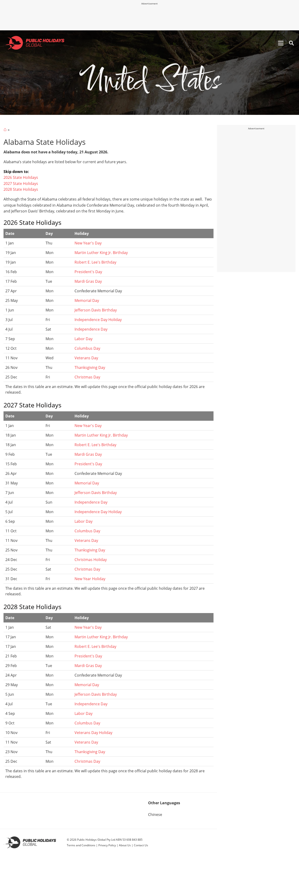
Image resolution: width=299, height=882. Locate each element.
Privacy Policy (107, 845)
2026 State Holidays (21, 177)
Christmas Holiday (91, 559)
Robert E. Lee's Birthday (95, 262)
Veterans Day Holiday (93, 732)
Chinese (155, 814)
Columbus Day (87, 348)
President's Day (88, 271)
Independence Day (91, 329)
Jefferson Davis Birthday (96, 310)
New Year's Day (88, 243)
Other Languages (164, 802)
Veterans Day (86, 357)
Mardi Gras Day (88, 281)
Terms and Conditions (81, 845)
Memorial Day (87, 300)
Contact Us (141, 845)
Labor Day (84, 338)
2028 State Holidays (21, 189)
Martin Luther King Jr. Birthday (101, 252)
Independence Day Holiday (98, 319)
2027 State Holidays (21, 183)
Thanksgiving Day (90, 367)
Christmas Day (87, 377)
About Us (125, 845)
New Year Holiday (90, 578)
